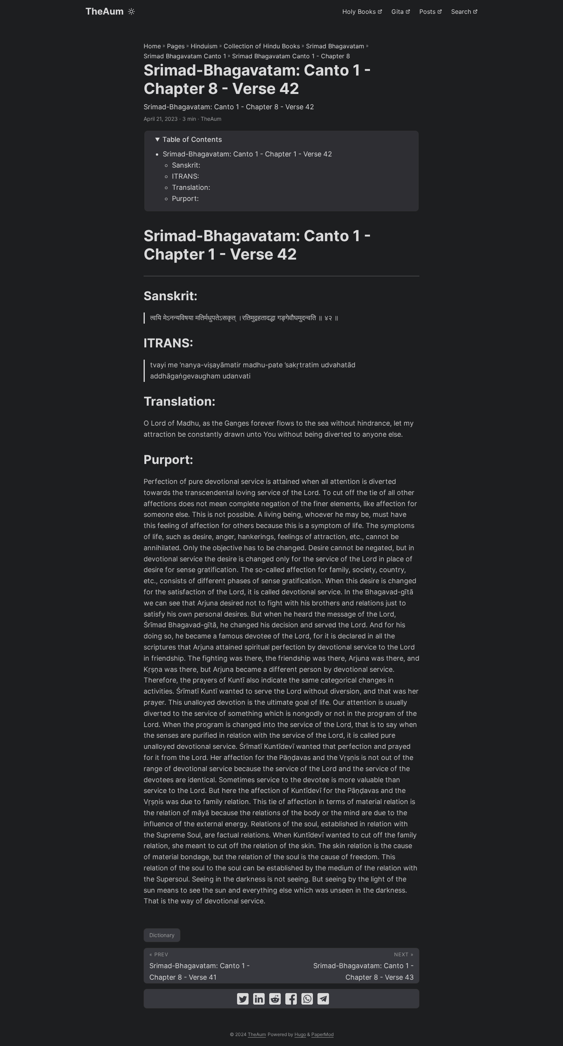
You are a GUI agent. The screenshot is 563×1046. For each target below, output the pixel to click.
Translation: (191, 187)
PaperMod (322, 1034)
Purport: (185, 198)
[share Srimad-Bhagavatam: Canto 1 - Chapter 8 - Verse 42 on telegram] (323, 1000)
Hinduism (204, 46)
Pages (176, 46)
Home (152, 46)
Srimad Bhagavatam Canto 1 (185, 56)
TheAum (104, 11)
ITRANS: (185, 176)
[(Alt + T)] (131, 11)
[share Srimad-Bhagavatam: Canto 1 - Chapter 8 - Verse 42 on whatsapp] (307, 1000)
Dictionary (162, 935)
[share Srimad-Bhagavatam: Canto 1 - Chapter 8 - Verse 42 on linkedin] (259, 1000)
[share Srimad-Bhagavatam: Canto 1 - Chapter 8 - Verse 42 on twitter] (243, 1000)
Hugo (300, 1034)
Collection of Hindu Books (262, 46)
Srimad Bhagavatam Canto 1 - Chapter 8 (291, 56)
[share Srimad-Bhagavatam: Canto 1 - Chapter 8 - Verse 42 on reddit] (275, 1000)
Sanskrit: (186, 165)
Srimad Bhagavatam (335, 46)
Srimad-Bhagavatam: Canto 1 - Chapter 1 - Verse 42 (247, 154)
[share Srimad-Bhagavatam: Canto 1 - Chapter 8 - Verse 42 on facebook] (291, 1000)
